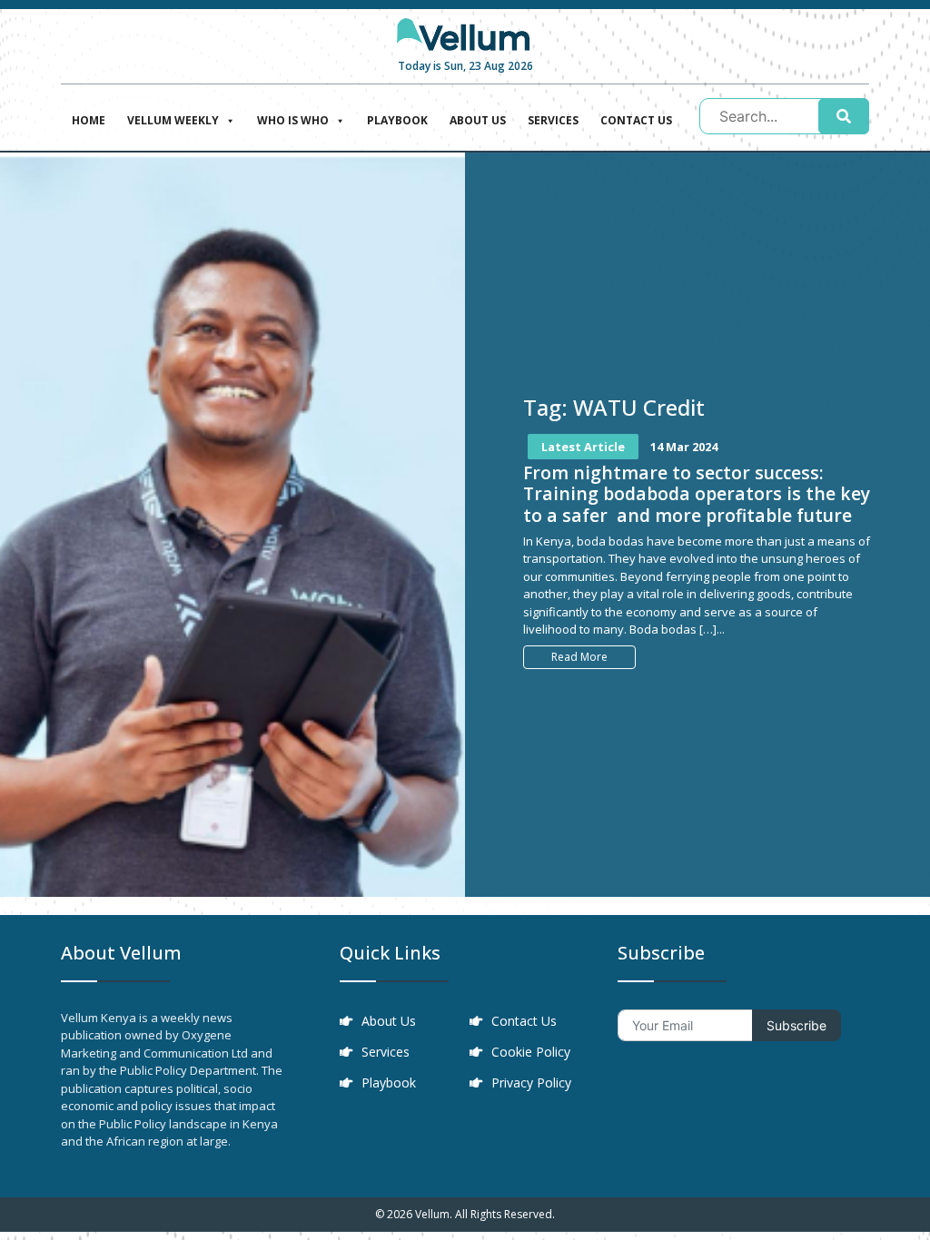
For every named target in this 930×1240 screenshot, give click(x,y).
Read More (579, 656)
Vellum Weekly (173, 120)
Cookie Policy (530, 1051)
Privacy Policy (531, 1082)
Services (553, 120)
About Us (478, 120)
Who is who (293, 120)
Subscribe (796, 1025)
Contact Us (636, 120)
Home (88, 120)
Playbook (397, 120)
